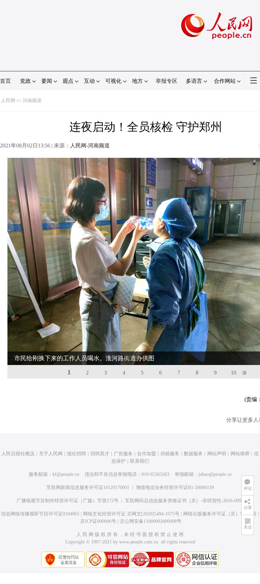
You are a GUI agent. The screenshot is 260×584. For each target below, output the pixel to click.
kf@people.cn (65, 474)
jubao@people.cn (215, 474)
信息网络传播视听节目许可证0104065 (40, 513)
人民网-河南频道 (90, 145)
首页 (5, 81)
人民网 (8, 100)
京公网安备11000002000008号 (150, 521)
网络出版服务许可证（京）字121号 (220, 513)
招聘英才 (99, 453)
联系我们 (139, 461)
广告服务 (123, 453)
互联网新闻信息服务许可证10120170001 (87, 487)
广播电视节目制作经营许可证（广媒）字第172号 (67, 500)
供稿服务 (169, 453)
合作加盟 (146, 453)
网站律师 (240, 453)
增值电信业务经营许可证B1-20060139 (175, 487)
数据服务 (193, 453)
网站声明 (216, 453)
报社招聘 (76, 453)
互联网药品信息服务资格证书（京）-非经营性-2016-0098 (184, 500)
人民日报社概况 (18, 453)
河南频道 (32, 100)
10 (233, 372)
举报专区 (166, 81)
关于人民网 (51, 453)
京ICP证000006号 (98, 521)
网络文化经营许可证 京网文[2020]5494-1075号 (131, 513)
